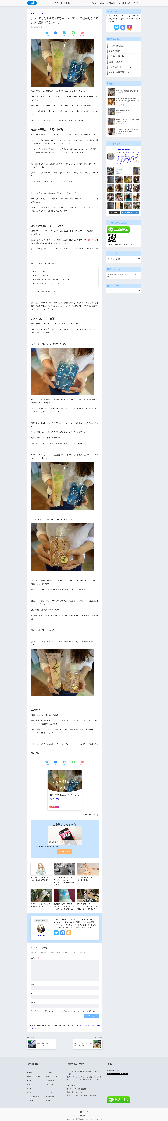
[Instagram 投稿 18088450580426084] (119, 171)
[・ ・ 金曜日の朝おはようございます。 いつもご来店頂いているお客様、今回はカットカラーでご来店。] (119, 188)
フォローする (54, 799)
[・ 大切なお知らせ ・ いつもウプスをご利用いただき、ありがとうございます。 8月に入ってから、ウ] (128, 171)
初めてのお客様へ (66, 3)
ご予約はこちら (64, 851)
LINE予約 (49, 1084)
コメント (35, 958)
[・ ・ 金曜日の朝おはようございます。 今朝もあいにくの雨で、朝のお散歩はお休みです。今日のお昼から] (136, 205)
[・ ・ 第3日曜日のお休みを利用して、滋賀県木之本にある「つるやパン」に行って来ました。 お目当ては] (128, 179)
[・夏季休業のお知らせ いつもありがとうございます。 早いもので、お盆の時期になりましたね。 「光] (110, 171)
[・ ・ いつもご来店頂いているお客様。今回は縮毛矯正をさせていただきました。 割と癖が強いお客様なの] (128, 197)
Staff (81, 3)
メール (34, 993)
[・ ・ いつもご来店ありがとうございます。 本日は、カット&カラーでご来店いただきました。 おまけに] (136, 188)
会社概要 (82, 1116)
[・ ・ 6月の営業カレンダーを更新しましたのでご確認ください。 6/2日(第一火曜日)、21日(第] (110, 205)
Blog (118, 3)
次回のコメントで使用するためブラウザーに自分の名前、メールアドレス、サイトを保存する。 (64, 1011)
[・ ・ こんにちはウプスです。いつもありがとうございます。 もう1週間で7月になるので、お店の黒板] (136, 179)
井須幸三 (136, 274)
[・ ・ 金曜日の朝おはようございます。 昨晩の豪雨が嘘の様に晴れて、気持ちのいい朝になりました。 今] (119, 197)
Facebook (62, 936)
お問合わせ (50, 1100)
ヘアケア (95, 815)
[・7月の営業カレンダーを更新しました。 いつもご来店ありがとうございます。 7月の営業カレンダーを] (110, 179)
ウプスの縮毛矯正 (34, 1096)
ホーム (76, 1116)
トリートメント (51, 1072)
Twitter (56, 936)
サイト (33, 1002)
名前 (33, 984)
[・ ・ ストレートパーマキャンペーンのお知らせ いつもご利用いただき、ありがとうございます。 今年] (136, 197)
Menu (76, 3)
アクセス (95, 3)
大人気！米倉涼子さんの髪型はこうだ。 (119, 274)
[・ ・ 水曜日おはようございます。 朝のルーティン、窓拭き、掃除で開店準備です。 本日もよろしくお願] (128, 188)
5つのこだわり (33, 1092)
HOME (56, 3)
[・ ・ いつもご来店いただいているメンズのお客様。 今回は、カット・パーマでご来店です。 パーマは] (119, 179)
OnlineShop (136, 3)
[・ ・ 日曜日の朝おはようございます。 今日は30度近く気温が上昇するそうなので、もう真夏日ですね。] (128, 205)
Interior (87, 3)
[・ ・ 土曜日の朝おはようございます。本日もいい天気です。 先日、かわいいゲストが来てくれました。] (110, 197)
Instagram (129, 30)
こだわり (102, 3)
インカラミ (32, 1100)
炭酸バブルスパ (51, 1076)
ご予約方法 (111, 3)
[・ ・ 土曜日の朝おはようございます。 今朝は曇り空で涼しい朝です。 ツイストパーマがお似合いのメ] (110, 188)
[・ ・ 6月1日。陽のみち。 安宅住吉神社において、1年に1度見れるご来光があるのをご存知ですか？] (119, 205)
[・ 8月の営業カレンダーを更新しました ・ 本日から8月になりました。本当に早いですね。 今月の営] (136, 171)
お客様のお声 (126, 3)
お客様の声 (50, 1096)
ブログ (48, 1088)
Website (69, 936)
